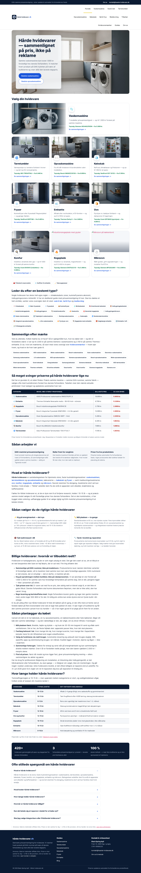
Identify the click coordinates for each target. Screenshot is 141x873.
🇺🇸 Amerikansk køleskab (97, 306)
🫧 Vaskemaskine (20, 396)
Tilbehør (125, 17)
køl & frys (67, 301)
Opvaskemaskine (80, 17)
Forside (88, 9)
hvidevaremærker (77, 345)
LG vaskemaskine (40, 357)
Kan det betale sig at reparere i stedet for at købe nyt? (36, 811)
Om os (105, 2)
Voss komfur (68, 367)
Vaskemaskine (99, 9)
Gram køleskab (38, 362)
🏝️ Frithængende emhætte (22, 326)
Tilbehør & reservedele (50, 737)
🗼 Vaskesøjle (82, 316)
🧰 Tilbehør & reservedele (22, 283)
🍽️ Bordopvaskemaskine (65, 316)
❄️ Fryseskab (49, 306)
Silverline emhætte (53, 367)
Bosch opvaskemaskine (99, 357)
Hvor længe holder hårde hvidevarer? (29, 797)
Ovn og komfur (19, 716)
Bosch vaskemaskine (76, 352)
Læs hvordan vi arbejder (28, 856)
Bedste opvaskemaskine (31, 81)
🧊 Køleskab (18, 421)
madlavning (79, 301)
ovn (13, 483)
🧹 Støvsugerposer (61, 283)
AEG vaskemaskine (39, 352)
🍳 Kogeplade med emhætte (82, 321)
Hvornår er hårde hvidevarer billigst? (29, 804)
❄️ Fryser (17, 411)
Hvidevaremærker (105, 25)
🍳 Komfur (17, 426)
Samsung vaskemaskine (21, 357)
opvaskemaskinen (35, 480)
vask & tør (58, 301)
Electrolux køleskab (102, 362)
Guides (117, 25)
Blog (58, 861)
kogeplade (27, 483)
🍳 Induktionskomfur (58, 311)
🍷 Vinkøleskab (18, 306)
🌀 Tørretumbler (19, 431)
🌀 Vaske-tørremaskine (21, 316)
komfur (19, 483)
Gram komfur (80, 367)
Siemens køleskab (85, 362)
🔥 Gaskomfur (74, 311)
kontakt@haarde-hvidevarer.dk (119, 2)
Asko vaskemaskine (94, 352)
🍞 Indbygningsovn (40, 311)
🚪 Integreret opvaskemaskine (23, 321)
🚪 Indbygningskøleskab (118, 306)
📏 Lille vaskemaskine (45, 321)
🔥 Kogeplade (18, 406)
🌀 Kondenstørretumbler (100, 316)
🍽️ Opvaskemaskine (21, 416)
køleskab (60, 480)
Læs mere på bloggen (103, 827)
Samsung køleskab (68, 362)
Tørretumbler (123, 9)
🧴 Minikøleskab (79, 306)
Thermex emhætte (36, 367)
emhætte (36, 483)
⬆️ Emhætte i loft (121, 321)
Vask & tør (111, 9)
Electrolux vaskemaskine (113, 352)
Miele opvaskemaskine (118, 357)
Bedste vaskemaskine (30, 76)
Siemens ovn (111, 367)
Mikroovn (17, 731)
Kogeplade (17, 721)
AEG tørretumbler (119, 362)
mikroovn (47, 483)
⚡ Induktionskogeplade (21, 311)
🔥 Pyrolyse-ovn (62, 321)
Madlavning (114, 17)
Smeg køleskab (52, 362)
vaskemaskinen (92, 477)
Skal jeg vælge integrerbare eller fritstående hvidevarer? (37, 818)
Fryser (15, 711)
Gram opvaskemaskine (21, 362)
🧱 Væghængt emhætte (103, 321)
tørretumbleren (18, 480)
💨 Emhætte (18, 401)
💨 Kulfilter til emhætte (42, 283)
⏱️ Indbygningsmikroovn (111, 311)
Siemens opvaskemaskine (77, 357)
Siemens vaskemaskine (21, 352)
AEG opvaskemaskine (57, 357)
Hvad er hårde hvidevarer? (25, 771)
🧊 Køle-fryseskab (34, 306)
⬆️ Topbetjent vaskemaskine (43, 316)
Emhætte (16, 726)
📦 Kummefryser (63, 306)
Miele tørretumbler (19, 367)
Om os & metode (97, 854)
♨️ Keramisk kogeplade (91, 311)
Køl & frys (103, 17)
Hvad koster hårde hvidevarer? (27, 790)
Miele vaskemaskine (57, 352)
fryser (69, 480)
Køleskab (93, 17)
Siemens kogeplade (96, 367)
